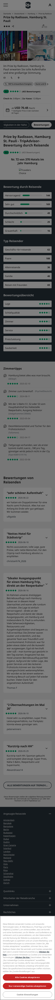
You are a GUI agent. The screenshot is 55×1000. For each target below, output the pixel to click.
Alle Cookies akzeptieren (27, 977)
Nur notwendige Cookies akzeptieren (27, 986)
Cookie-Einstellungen (27, 994)
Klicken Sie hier (22, 957)
